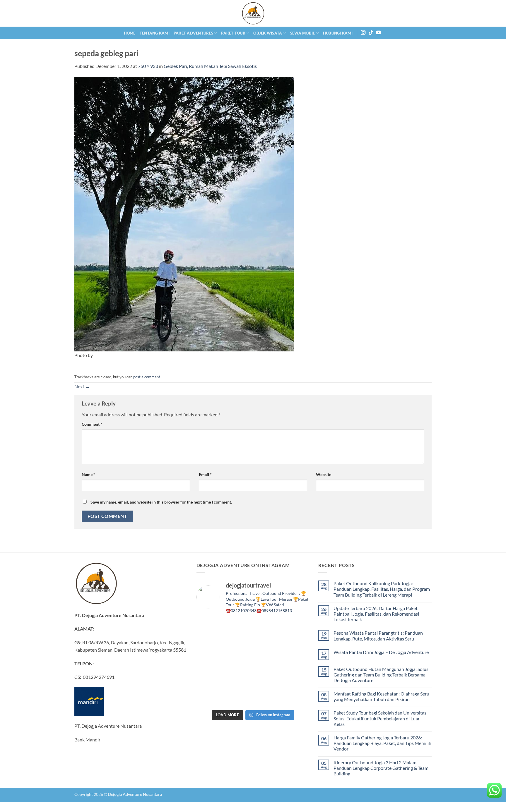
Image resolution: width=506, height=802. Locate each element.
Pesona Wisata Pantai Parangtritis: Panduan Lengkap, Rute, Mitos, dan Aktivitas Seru (378, 635)
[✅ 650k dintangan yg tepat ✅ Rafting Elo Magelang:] (267, 680)
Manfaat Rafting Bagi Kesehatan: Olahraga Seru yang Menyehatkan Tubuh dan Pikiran (381, 696)
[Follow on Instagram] (363, 32)
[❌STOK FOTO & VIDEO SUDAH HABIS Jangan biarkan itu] (296, 662)
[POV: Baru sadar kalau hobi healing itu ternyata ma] (209, 645)
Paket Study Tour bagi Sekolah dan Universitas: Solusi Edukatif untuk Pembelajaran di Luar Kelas (381, 718)
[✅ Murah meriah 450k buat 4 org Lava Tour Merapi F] (267, 698)
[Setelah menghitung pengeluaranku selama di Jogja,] (267, 645)
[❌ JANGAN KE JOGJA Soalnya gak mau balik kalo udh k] (209, 662)
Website (323, 474)
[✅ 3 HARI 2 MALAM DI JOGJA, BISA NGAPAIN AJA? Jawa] (238, 662)
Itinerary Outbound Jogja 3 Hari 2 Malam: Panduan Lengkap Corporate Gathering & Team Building (381, 768)
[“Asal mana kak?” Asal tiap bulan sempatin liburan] (238, 628)
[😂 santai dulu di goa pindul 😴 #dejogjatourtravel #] (209, 628)
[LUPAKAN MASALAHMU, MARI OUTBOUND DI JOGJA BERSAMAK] (296, 645)
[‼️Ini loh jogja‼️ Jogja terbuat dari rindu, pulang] (267, 662)
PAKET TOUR (233, 33)
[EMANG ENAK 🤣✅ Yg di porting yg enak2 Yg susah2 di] (238, 698)
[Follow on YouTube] (378, 32)
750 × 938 (148, 66)
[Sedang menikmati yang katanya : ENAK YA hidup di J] (267, 628)
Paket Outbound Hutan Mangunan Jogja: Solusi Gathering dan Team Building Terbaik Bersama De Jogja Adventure (382, 674)
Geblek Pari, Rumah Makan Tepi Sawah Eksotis (210, 66)
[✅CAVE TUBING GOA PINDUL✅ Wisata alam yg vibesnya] (296, 680)
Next (82, 386)
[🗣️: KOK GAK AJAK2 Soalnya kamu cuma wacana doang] (209, 698)
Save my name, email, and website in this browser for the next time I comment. (161, 501)
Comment (92, 424)
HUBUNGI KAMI (338, 33)
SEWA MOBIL (302, 33)
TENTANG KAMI (155, 33)
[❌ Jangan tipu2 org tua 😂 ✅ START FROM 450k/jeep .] (209, 680)
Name (88, 474)
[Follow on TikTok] (370, 32)
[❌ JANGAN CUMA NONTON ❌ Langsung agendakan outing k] (296, 698)
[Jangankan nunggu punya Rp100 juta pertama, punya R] (238, 645)
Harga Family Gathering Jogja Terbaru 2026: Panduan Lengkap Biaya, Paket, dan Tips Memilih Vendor (382, 743)
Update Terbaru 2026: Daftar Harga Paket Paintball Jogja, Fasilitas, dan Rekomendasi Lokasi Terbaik (376, 613)
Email (205, 474)
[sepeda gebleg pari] (184, 213)
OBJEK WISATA (267, 33)
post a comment (146, 377)
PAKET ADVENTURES (193, 33)
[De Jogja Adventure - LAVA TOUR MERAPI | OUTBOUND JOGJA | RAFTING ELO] (253, 13)
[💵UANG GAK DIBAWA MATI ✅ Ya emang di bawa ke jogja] (238, 680)
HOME (130, 33)
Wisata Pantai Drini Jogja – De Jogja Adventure (381, 652)
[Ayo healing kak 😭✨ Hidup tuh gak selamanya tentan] (296, 628)
